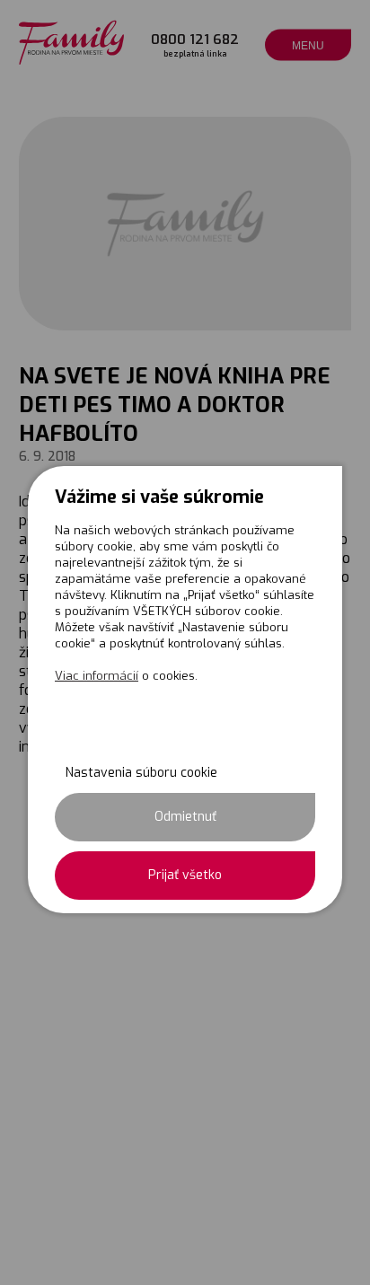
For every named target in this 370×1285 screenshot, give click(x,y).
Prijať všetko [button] (185, 875)
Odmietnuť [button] (185, 816)
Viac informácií (96, 675)
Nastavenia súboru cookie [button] (141, 772)
